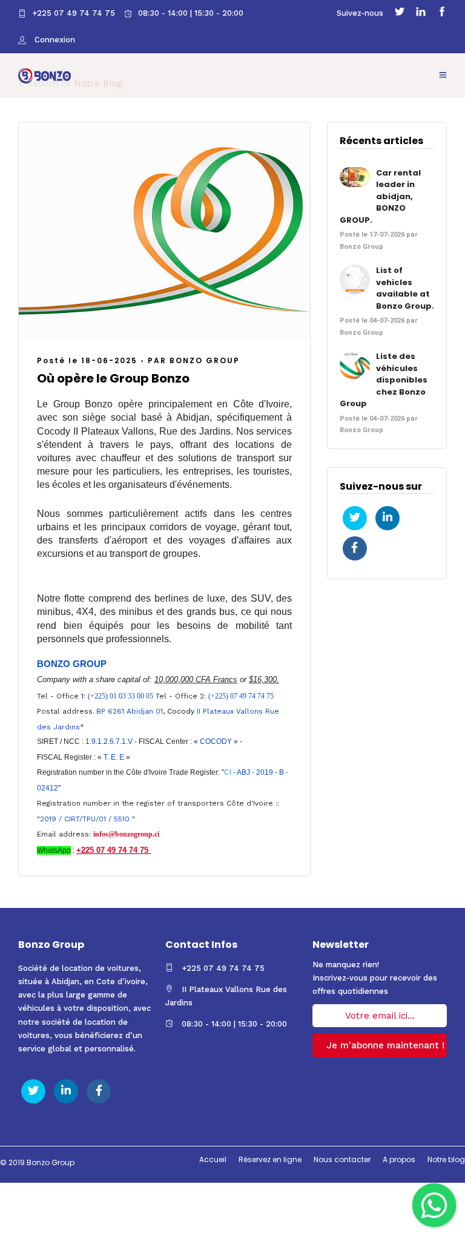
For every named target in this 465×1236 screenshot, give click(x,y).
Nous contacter (342, 1159)
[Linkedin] (421, 13)
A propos (399, 1159)
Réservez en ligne (270, 1159)
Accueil (212, 1159)
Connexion (53, 39)
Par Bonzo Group (194, 360)
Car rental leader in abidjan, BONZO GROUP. (380, 196)
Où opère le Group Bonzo (113, 378)
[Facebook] (442, 13)
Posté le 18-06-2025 (87, 360)
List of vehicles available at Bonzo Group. (405, 288)
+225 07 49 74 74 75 (73, 13)
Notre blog (446, 1159)
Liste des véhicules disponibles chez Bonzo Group (383, 379)
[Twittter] (399, 13)
